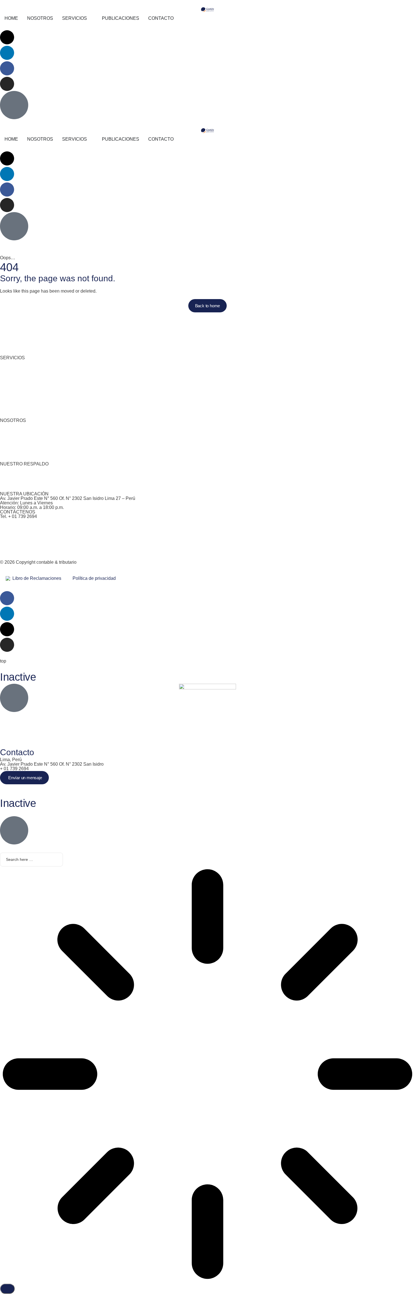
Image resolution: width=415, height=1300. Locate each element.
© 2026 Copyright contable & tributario (38, 562)
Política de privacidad (94, 578)
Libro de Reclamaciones (35, 578)
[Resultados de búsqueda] (207, 1074)
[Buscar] (7, 1289)
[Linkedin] (7, 53)
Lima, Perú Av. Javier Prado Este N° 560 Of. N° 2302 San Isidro (52, 762)
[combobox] (31, 860)
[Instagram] (7, 84)
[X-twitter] (7, 37)
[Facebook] (7, 68)
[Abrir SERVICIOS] (90, 18)
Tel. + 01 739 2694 (18, 516)
